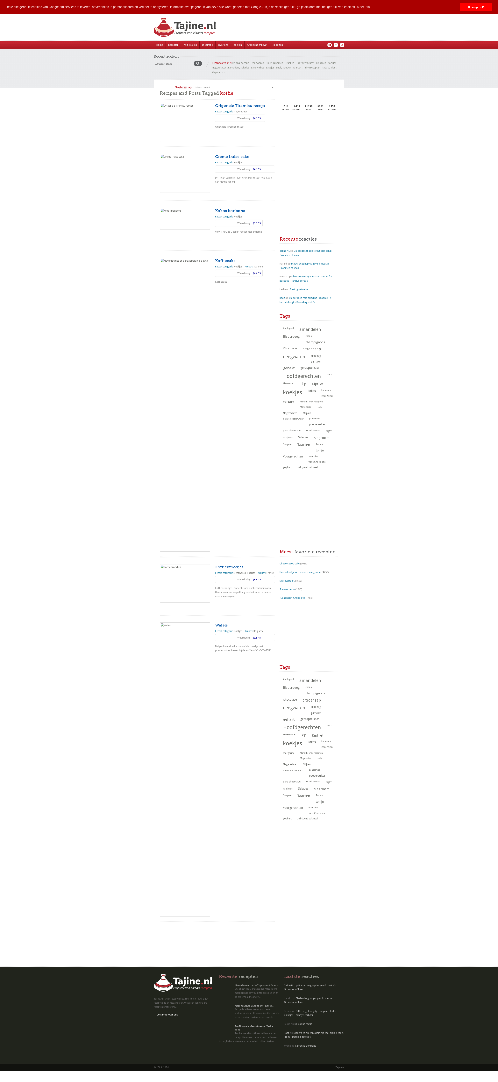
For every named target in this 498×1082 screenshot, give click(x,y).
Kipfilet (318, 384)
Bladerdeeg (291, 336)
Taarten (297, 67)
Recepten (173, 44)
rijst (329, 431)
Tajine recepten (311, 67)
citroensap (311, 349)
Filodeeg (316, 355)
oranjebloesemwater (293, 419)
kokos (312, 391)
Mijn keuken (190, 44)
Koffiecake (225, 260)
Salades (244, 67)
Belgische (258, 631)
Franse (270, 573)
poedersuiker (317, 424)
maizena (327, 396)
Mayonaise (305, 407)
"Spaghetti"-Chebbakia (292, 597)
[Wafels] (185, 769)
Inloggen (278, 44)
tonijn (320, 450)
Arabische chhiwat (257, 44)
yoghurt (287, 467)
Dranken (289, 62)
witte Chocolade (317, 462)
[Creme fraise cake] (185, 173)
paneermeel (315, 418)
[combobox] (234, 87)
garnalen (316, 361)
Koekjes (332, 62)
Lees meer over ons (167, 1014)
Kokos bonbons (230, 211)
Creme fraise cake (232, 156)
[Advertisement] (309, 146)
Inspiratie (207, 44)
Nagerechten (219, 67)
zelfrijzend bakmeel (307, 467)
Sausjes (270, 67)
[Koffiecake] (185, 404)
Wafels (221, 625)
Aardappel (288, 328)
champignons (315, 342)
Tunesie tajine (287, 589)
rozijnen (288, 437)
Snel (278, 67)
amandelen (310, 329)
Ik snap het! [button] (476, 7)
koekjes (292, 392)
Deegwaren (257, 62)
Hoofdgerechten (305, 62)
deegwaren (294, 356)
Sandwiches (257, 67)
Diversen (278, 62)
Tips (333, 67)
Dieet (269, 62)
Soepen (286, 67)
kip (304, 384)
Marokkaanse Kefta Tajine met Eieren (256, 985)
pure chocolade (292, 430)
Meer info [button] (363, 7)
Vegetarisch (218, 72)
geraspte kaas (309, 368)
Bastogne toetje (299, 289)
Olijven (307, 413)
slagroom (322, 438)
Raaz (282, 297)
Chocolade (290, 348)
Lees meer (223, 134)
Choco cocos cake (290, 563)
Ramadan (233, 67)
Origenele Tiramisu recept (240, 105)
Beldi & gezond (240, 62)
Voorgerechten (293, 456)
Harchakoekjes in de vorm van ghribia (300, 572)
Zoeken (237, 44)
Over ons (223, 44)
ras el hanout (313, 430)
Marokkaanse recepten (311, 401)
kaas (329, 374)
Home (159, 44)
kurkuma (326, 390)
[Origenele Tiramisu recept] (185, 122)
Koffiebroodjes (229, 567)
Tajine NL (285, 250)
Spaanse (258, 266)
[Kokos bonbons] (185, 218)
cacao (308, 336)
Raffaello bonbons (305, 1045)
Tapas (325, 67)
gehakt (289, 368)
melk (319, 407)
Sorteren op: (183, 87)
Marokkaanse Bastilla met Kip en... (254, 1005)
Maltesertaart (287, 580)
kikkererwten (289, 383)
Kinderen (321, 62)
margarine (288, 401)
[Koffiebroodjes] (185, 583)
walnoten (313, 456)
